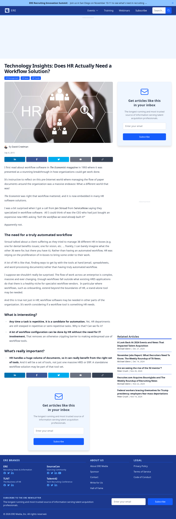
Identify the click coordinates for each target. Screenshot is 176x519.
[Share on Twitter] (58, 159)
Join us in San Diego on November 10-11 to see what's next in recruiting (88, 3)
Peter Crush (122, 371)
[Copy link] (102, 159)
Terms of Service (142, 471)
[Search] (169, 10)
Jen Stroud (61, 208)
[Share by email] (80, 159)
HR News (25, 78)
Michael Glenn (124, 348)
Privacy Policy (141, 466)
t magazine (64, 167)
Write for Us (96, 482)
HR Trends (36, 78)
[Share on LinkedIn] (14, 159)
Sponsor (94, 471)
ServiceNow (81, 208)
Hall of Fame (96, 488)
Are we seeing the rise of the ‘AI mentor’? (139, 368)
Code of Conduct (142, 477)
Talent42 (52, 478)
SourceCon (53, 466)
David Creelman (20, 146)
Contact (94, 477)
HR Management (12, 78)
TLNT (6, 478)
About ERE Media (99, 466)
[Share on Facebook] (36, 159)
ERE (5, 466)
